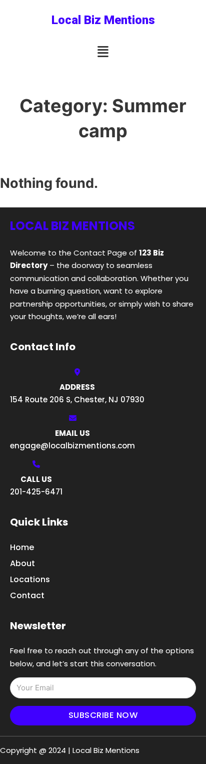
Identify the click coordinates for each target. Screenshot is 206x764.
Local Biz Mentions (103, 20)
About (22, 563)
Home (22, 547)
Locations (30, 579)
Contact (27, 595)
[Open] (103, 52)
